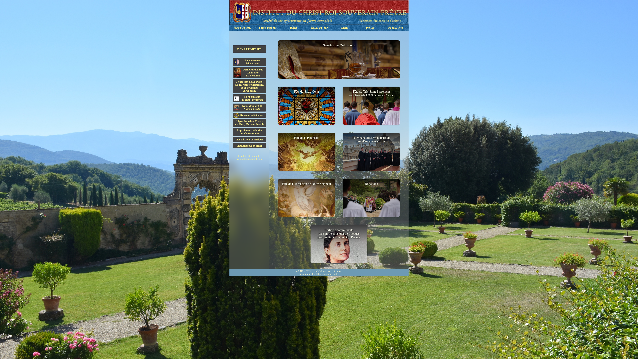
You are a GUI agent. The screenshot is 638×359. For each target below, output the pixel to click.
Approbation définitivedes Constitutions (249, 132)
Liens (344, 27)
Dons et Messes (249, 49)
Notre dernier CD (252, 107)
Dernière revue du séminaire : (253, 72)
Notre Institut (242, 27)
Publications (395, 27)
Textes (293, 27)
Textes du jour (319, 27)
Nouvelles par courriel (249, 145)
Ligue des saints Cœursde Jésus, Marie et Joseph (249, 123)
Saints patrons (268, 27)
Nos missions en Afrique (249, 139)
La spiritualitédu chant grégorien (252, 98)
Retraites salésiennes (251, 115)
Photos (370, 27)
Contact (338, 271)
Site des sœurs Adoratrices (252, 62)
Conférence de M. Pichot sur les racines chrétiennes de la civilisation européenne (249, 86)
